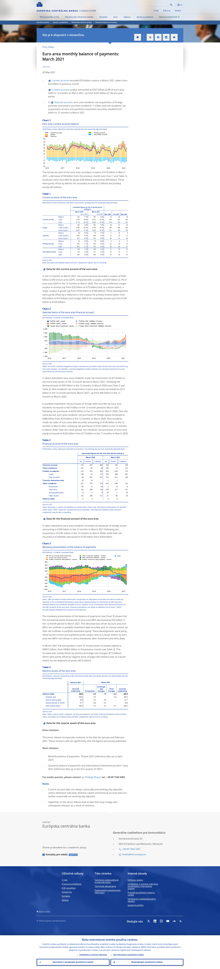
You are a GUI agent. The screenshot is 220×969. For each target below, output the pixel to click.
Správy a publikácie (145, 17)
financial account (63, 102)
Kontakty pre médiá (57, 855)
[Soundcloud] (174, 921)
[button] (175, 5)
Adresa (65, 900)
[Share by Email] (174, 37)
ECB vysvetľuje (69, 888)
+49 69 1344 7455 (131, 849)
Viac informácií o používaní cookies (128, 955)
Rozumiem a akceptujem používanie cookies (73, 962)
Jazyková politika (135, 905)
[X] (148, 921)
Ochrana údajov (135, 880)
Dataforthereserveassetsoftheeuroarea (71, 723)
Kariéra (178, 11)
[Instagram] (161, 921)
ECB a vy (166, 11)
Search (171, 5)
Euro (115, 17)
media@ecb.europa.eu (134, 854)
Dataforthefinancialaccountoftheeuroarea (73, 519)
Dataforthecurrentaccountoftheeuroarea (72, 269)
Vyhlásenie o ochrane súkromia (93, 955)
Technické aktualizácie (105, 886)
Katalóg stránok (44, 911)
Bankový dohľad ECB (168, 17)
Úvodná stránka (43, 22)
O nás (156, 11)
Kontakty (66, 896)
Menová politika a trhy (49, 17)
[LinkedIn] (155, 921)
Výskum (127, 17)
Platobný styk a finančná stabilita (79, 17)
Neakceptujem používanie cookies (147, 962)
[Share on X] (150, 37)
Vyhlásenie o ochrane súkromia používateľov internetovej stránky (143, 886)
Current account (60, 81)
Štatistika (103, 17)
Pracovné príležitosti (71, 884)
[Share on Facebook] (158, 37)
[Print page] (137, 37)
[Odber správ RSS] (180, 921)
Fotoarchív (67, 892)
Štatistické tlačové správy (82, 22)
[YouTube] (167, 921)
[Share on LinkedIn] (166, 37)
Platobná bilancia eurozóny (106, 22)
